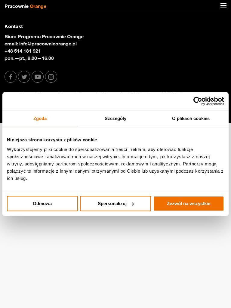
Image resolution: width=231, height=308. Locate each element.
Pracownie (25, 6)
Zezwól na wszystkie (188, 203)
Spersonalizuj (112, 203)
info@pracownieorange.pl (48, 44)
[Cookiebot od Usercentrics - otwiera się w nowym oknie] (197, 101)
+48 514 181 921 (23, 51)
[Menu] (223, 6)
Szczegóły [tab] (116, 118)
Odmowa (42, 203)
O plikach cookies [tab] (191, 118)
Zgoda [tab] (40, 118)
